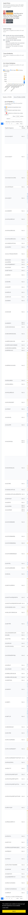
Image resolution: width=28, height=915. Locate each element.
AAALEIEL (7, 635)
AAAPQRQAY (8, 851)
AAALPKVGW (8, 643)
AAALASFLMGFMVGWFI (10, 633)
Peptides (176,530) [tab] (7, 97)
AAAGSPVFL (8, 502)
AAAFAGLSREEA (9, 380)
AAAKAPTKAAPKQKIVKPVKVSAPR (13, 603)
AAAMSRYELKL (8, 680)
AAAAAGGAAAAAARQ (10, 177)
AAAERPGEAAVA (9, 350)
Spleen (10, 15)
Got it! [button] (14, 911)
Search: (8, 118)
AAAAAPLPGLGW (9, 187)
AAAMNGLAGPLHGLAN (10, 673)
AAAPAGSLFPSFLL (9, 762)
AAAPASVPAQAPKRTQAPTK (11, 779)
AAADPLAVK (8, 297)
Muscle (10, 18)
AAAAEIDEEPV (8, 211)
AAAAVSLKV (8, 267)
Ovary (15, 13)
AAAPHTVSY (8, 842)
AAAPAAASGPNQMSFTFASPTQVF (13, 758)
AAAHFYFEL (8, 563)
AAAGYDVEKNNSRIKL (10, 536)
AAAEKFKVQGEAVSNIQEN (11, 345)
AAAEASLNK (8, 312)
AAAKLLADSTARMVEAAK (11, 612)
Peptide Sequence (9, 128)
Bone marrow (20, 13)
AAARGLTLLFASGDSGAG (11, 889)
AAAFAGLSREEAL (9, 384)
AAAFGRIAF (7, 409)
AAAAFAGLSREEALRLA (10, 239)
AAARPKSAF (8, 892)
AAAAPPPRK (8, 262)
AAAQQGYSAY (8, 874)
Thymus (12, 16)
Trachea (19, 15)
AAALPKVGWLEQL (9, 646)
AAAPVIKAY (8, 859)
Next (21, 123)
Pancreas (15, 15)
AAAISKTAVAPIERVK (10, 585)
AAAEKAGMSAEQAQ (10, 327)
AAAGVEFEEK (8, 506)
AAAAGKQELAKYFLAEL (10, 243)
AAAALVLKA (8, 260)
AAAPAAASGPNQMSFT (10, 749)
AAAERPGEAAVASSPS (10, 365)
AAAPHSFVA (8, 836)
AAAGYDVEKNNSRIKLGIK (11, 553)
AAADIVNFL (8, 281)
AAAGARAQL (8, 417)
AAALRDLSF (8, 665)
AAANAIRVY (8, 689)
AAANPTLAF (8, 716)
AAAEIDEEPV (8, 323)
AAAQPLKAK (8, 869)
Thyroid (5, 16)
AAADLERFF (8, 287)
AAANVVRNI (8, 733)
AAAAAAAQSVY (9, 136)
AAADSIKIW (8, 300)
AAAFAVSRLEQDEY (9, 402)
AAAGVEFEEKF (8, 510)
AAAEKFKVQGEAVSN (10, 341)
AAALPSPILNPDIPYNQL (10, 655)
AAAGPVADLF (8, 498)
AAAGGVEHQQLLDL (9, 468)
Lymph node (6, 15)
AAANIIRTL (7, 702)
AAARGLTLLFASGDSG (10, 883)
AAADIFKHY (8, 275)
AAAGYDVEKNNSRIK (10, 522)
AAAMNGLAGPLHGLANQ (11, 677)
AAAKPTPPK (8, 623)
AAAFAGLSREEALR (9, 392)
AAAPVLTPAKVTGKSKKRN (11, 865)
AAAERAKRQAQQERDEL (10, 348)
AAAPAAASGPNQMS (10, 739)
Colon (14, 18)
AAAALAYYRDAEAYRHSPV (11, 254)
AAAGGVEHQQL (9, 441)
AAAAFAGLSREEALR (10, 219)
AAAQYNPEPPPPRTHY (10, 877)
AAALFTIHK (7, 639)
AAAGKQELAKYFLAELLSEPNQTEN (13, 494)
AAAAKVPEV (8, 247)
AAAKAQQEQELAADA (10, 607)
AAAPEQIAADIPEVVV (10, 822)
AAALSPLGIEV (8, 669)
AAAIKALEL (7, 574)
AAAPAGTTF (8, 768)
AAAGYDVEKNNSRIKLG (10, 543)
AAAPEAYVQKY (8, 807)
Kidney (17, 18)
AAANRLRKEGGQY (9, 727)
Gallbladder (6, 18)
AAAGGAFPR (8, 425)
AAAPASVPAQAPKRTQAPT (11, 774)
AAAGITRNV (8, 483)
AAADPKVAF (8, 292)
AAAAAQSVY (8, 198)
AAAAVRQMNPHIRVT (10, 264)
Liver (8, 16)
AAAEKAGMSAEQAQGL (10, 333)
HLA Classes (23, 127)
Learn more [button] (5, 907)
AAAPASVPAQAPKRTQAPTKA (12, 784)
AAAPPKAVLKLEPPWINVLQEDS (12, 847)
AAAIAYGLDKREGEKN (10, 568)
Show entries (18, 116)
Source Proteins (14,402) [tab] (19, 97)
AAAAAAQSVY (8, 156)
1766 (17, 123)
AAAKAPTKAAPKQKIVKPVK (11, 597)
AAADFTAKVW (8, 270)
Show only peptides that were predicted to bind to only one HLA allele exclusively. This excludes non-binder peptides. (15, 43)
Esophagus (16, 16)
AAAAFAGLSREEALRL (10, 230)
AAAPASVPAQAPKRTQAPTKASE (12, 796)
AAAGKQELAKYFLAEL (10, 489)
